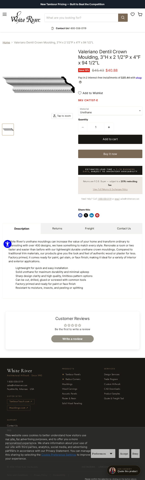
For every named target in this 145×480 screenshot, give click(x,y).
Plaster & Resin (69, 398)
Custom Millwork (112, 384)
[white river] (25, 17)
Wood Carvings (69, 389)
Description (21, 228)
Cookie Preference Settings (58, 454)
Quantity (83, 119)
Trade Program (111, 379)
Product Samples (112, 393)
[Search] (123, 18)
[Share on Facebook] (80, 215)
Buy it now (110, 154)
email (117, 198)
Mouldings (67, 384)
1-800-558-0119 (104, 198)
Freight (89, 228)
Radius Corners (71, 379)
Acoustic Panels (69, 393)
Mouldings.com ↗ (18, 407)
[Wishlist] (132, 14)
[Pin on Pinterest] (97, 215)
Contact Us (124, 228)
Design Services (111, 374)
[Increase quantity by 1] (109, 127)
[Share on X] (86, 215)
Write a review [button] (72, 339)
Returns (57, 228)
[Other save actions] (111, 453)
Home (6, 42)
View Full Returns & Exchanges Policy (110, 189)
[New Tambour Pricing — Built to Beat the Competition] (72, 4)
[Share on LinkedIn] (91, 215)
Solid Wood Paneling (72, 403)
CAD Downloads (112, 389)
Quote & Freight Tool (114, 398)
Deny (135, 453)
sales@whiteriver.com (17, 385)
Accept (124, 453)
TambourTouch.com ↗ (20, 401)
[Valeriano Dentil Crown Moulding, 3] (8, 129)
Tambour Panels (71, 374)
